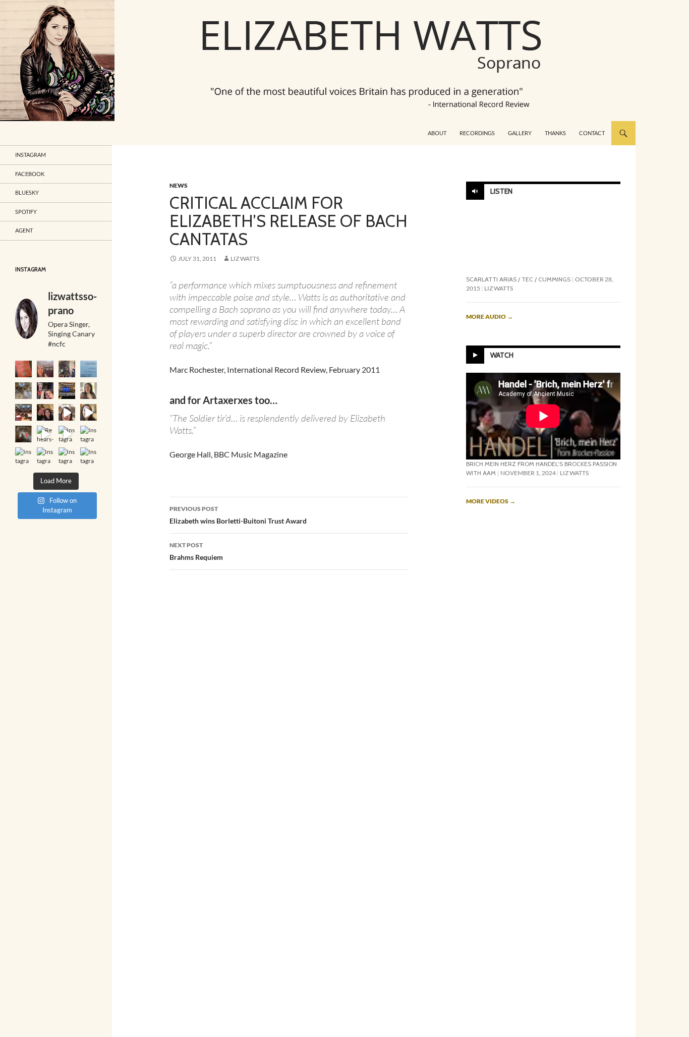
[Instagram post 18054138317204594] (88, 434)
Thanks (555, 133)
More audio (489, 316)
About (437, 133)
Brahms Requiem (196, 551)
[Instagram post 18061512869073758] (23, 455)
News (178, 185)
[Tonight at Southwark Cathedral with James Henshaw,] (23, 434)
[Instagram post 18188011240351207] (88, 390)
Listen (501, 191)
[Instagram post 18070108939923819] (45, 455)
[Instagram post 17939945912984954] (67, 390)
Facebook (29, 173)
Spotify (26, 211)
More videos (490, 501)
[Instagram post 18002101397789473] (88, 455)
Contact (592, 133)
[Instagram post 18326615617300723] (88, 412)
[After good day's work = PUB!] (45, 412)
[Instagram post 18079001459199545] (88, 369)
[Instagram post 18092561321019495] (67, 369)
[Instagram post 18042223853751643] (45, 369)
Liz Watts (245, 258)
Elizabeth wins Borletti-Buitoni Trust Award (238, 515)
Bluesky (27, 192)
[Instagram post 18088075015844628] (45, 390)
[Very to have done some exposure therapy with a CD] (23, 369)
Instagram (30, 154)
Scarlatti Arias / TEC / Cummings (518, 279)
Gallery (520, 133)
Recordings (477, 133)
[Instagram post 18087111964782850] (67, 455)
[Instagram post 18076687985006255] (23, 412)
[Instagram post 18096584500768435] (67, 434)
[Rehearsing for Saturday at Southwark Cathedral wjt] (45, 434)
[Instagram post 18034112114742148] (67, 412)
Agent (24, 230)
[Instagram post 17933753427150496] (23, 390)
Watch (501, 355)
